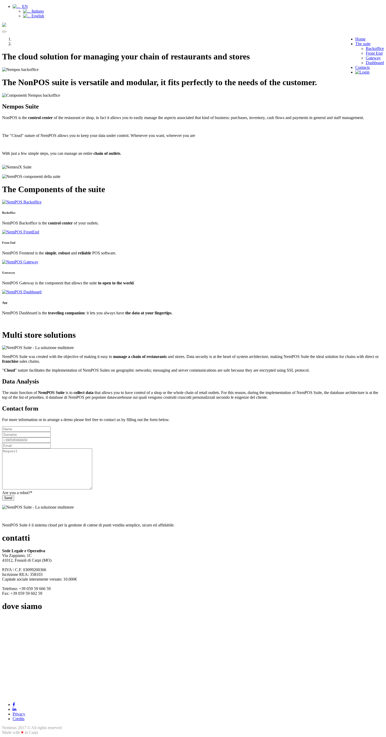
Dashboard (375, 62)
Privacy (19, 714)
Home (360, 39)
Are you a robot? (17, 492)
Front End (374, 53)
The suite (363, 44)
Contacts (362, 67)
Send (8, 498)
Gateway (373, 58)
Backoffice (375, 48)
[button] (20, 6)
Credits (18, 718)
